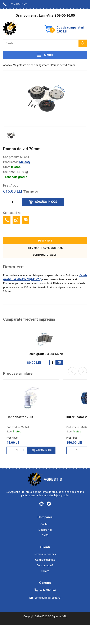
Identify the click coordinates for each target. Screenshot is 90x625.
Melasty (24, 162)
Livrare (45, 571)
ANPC (45, 535)
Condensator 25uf (19, 417)
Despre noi (45, 529)
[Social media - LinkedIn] (41, 503)
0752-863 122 (18, 4)
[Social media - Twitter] (49, 504)
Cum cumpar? (45, 565)
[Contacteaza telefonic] (6, 220)
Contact (45, 524)
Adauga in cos (43, 450)
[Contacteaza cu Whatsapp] (16, 220)
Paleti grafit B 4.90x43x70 (45, 354)
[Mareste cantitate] (17, 202)
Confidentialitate (45, 559)
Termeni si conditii (45, 554)
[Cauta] (82, 43)
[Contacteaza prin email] (25, 220)
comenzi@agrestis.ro (47, 597)
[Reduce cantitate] (8, 202)
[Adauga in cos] (59, 362)
